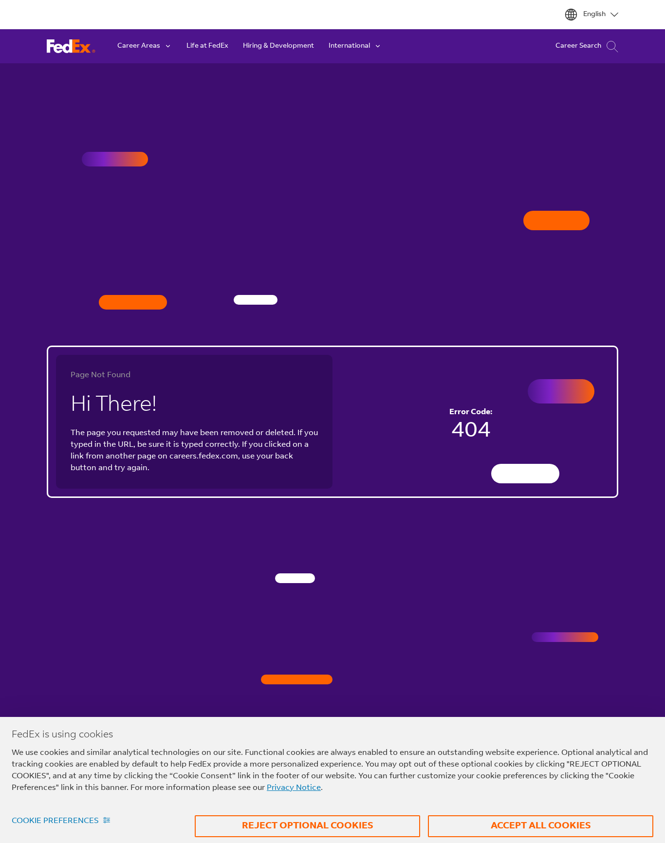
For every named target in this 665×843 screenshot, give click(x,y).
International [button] (349, 46)
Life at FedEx (207, 46)
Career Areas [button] (138, 46)
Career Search (578, 46)
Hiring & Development (278, 46)
